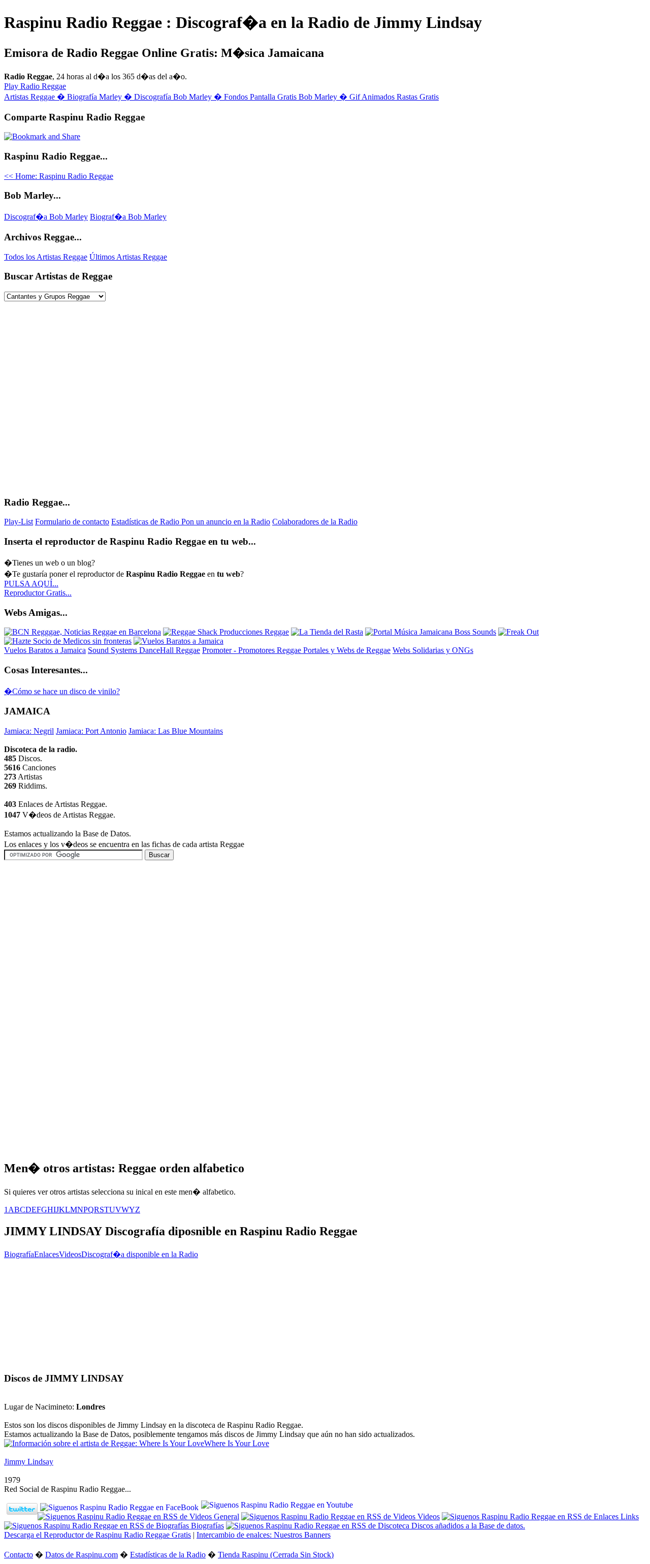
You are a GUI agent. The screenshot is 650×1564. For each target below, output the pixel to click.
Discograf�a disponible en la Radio (139, 1254)
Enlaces (46, 1254)
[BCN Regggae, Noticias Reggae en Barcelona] (82, 632)
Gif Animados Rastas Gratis (394, 96)
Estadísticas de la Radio (168, 1554)
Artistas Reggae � (35, 96)
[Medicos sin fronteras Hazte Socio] (68, 641)
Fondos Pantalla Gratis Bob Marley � (286, 96)
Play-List (18, 521)
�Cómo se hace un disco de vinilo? (62, 691)
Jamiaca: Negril (29, 731)
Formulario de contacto (72, 521)
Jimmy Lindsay (28, 1461)
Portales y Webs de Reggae (347, 650)
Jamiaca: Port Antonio (91, 731)
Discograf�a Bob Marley (46, 216)
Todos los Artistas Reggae (45, 257)
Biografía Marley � (100, 96)
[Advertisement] (89, 931)
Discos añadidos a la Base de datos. (467, 1525)
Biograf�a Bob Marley (128, 216)
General (225, 1516)
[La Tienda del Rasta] (327, 632)
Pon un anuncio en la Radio (225, 521)
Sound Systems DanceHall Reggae (144, 650)
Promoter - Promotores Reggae (252, 650)
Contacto (18, 1554)
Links (629, 1516)
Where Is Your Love (236, 1443)
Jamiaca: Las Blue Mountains (175, 731)
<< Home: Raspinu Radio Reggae (58, 176)
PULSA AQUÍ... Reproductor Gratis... (38, 588)
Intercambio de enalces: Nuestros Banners (264, 1534)
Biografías (206, 1525)
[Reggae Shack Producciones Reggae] (226, 632)
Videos (70, 1254)
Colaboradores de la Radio (315, 521)
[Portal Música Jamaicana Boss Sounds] (430, 632)
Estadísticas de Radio (146, 521)
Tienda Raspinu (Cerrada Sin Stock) (276, 1554)
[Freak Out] (518, 632)
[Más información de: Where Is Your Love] (104, 1443)
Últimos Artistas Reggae (128, 257)
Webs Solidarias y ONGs (433, 650)
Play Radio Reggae (35, 86)
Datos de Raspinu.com (81, 1554)
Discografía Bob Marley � (179, 96)
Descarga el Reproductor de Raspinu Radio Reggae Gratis (97, 1534)
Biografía (19, 1254)
